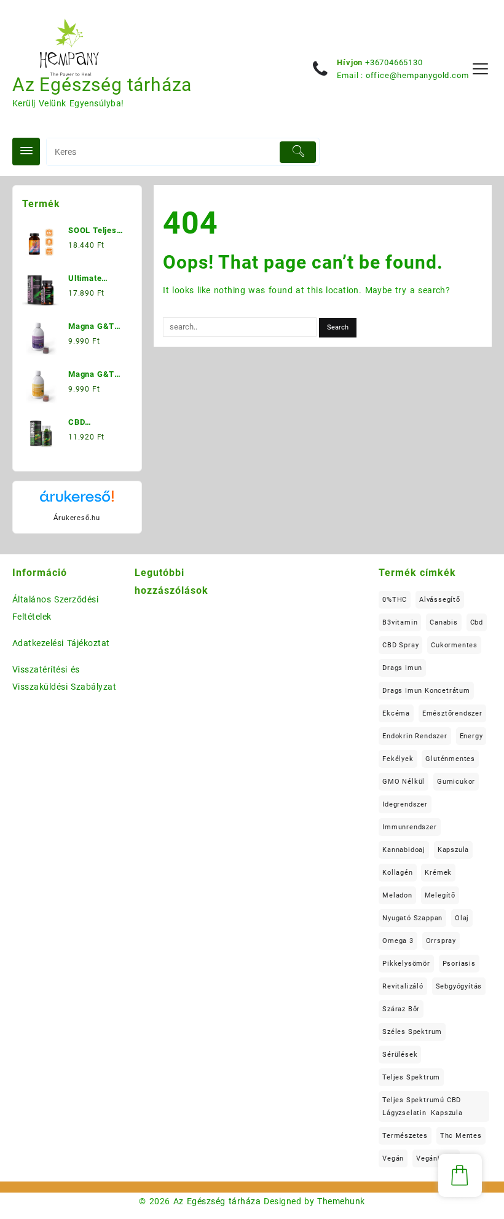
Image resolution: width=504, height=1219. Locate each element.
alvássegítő (439, 600)
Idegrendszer (405, 804)
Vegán (393, 1158)
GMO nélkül (403, 782)
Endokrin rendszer (414, 736)
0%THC (394, 600)
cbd (476, 622)
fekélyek (397, 759)
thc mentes (461, 1136)
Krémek (438, 873)
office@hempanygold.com (417, 75)
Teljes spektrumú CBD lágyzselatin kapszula (422, 1106)
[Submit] (298, 152)
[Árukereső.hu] (77, 501)
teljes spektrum (411, 1077)
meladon (397, 895)
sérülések (399, 1055)
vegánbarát (436, 1158)
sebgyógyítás (459, 986)
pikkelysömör (406, 964)
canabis (444, 622)
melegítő (440, 895)
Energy (471, 736)
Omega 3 (398, 941)
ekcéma (396, 713)
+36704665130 (394, 62)
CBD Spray (400, 645)
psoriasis (459, 964)
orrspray (441, 941)
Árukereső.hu (76, 517)
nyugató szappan (412, 918)
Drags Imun (402, 668)
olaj (462, 918)
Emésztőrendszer (452, 713)
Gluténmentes (450, 759)
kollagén (397, 873)
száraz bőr (401, 1009)
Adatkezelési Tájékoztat (61, 643)
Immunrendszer (409, 827)
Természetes (405, 1136)
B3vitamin (399, 622)
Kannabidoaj (403, 850)
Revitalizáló (402, 986)
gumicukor (456, 782)
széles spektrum (412, 1032)
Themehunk (340, 1201)
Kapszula (453, 850)
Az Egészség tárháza (102, 84)
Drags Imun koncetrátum (426, 691)
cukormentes (454, 645)
